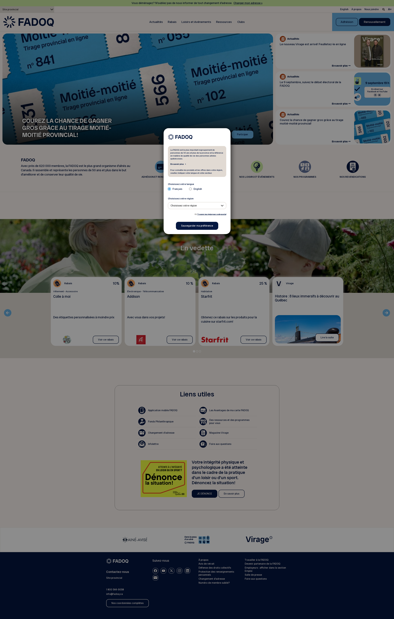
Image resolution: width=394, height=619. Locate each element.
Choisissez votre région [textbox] (184, 205)
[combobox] (197, 205)
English (198, 189)
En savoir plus (177, 164)
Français (177, 189)
